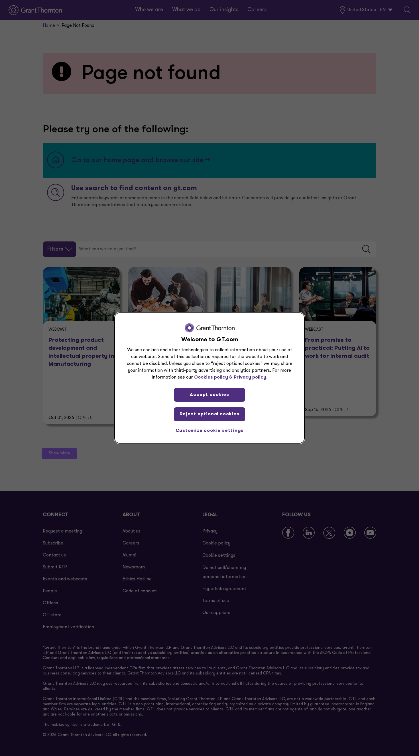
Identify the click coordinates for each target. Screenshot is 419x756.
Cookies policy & (213, 377)
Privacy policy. (251, 377)
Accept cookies (209, 395)
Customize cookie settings (210, 430)
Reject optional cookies (209, 414)
